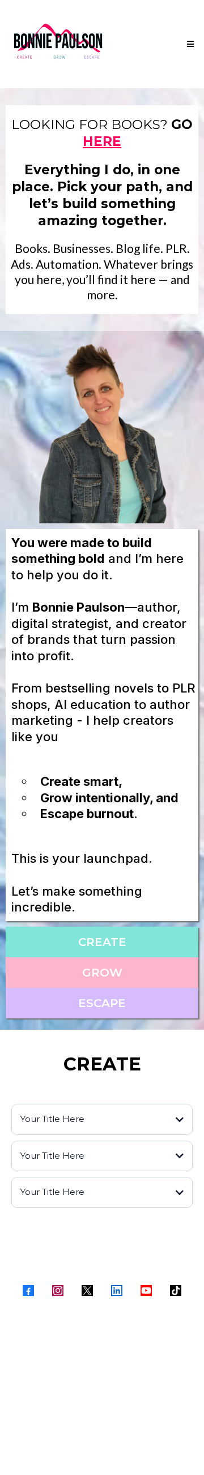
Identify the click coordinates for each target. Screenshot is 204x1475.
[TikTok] (175, 1290)
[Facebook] (28, 1290)
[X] (87, 1290)
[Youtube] (146, 1290)
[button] (189, 44)
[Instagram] (58, 1290)
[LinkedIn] (116, 1290)
